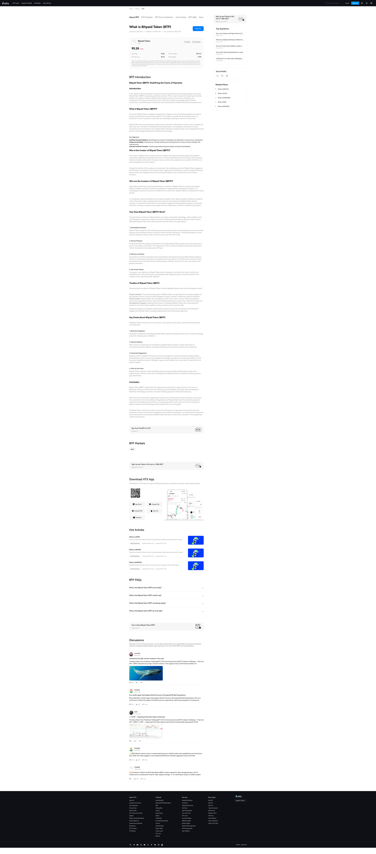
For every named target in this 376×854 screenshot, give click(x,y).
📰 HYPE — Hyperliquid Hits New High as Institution (147, 717)
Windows (138, 517)
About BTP (134, 17)
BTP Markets (147, 17)
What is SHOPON (135, 562)
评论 (132, 682)
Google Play (155, 504)
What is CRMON (135, 550)
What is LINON (134, 537)
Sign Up (198, 29)
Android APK (138, 511)
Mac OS (155, 511)
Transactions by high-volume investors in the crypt (146, 658)
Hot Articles (181, 17)
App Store (138, 504)
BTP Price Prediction (164, 17)
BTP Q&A (192, 17)
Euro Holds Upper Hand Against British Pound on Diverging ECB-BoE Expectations (157, 695)
